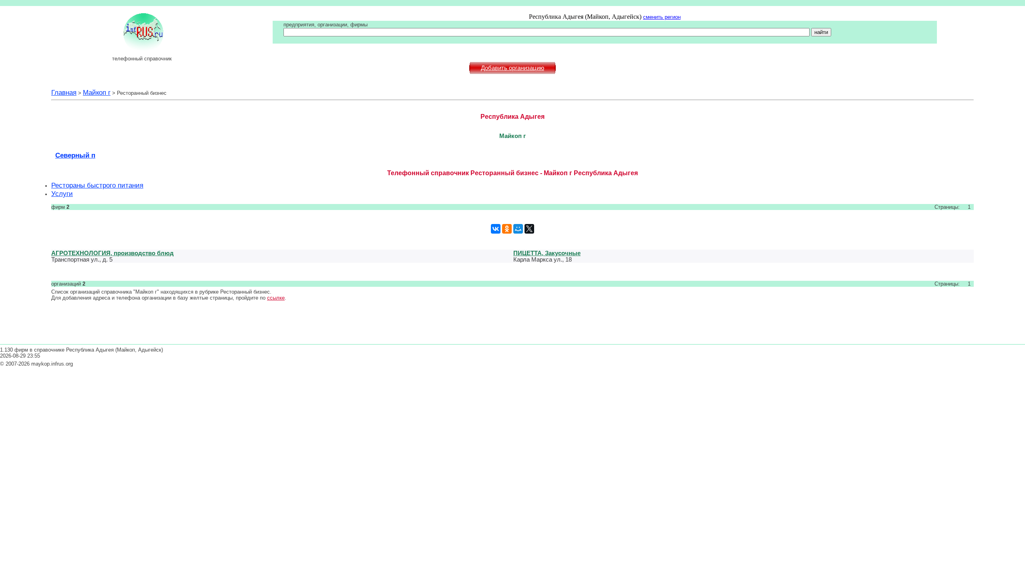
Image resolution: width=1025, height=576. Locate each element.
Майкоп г (97, 92)
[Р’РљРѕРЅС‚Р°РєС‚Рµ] (495, 229)
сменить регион (662, 17)
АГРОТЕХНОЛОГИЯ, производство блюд (112, 253)
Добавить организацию (512, 68)
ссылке (276, 298)
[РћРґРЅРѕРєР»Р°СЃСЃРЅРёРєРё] (507, 229)
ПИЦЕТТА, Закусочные (547, 253)
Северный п (75, 155)
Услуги (62, 194)
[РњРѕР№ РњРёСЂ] (518, 229)
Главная (63, 92)
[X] (529, 229)
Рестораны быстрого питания (97, 185)
